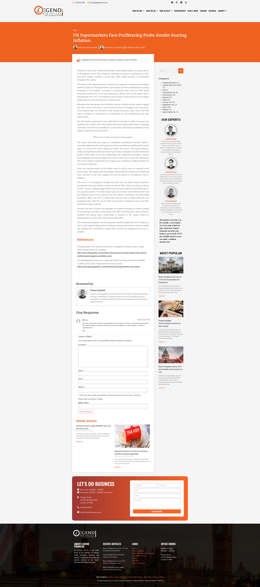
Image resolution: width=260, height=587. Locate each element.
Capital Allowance (170, 83)
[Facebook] (172, 3)
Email (81, 379)
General (165, 97)
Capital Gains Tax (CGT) (172, 85)
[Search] (180, 70)
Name (81, 370)
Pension (166, 110)
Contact (221, 11)
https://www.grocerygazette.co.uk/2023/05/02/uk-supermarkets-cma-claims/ (108, 267)
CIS (164, 90)
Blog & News (193, 11)
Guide (165, 100)
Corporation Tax (169, 92)
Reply (83, 330)
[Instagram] (177, 3)
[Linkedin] (181, 3)
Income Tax (167, 102)
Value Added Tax (169, 112)
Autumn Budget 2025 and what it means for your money (170, 323)
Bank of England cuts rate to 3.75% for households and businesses (170, 279)
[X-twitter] (186, 3)
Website (81, 387)
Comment (82, 344)
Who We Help (165, 11)
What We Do (151, 11)
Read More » (79, 441)
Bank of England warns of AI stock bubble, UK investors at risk (170, 369)
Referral (212, 11)
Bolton (161, 577)
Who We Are (137, 11)
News (75, 30)
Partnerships (180, 11)
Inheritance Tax (168, 105)
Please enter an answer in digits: (90, 399)
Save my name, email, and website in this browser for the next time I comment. (110, 395)
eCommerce (167, 95)
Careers (203, 11)
